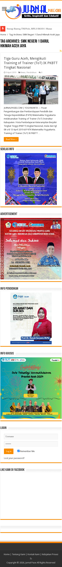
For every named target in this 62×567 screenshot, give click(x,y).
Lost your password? (14, 458)
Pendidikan (32, 72)
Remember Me (27, 451)
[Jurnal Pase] (31, 11)
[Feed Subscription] (61, 50)
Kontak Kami (34, 554)
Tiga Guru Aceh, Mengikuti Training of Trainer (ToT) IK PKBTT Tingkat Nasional (31, 62)
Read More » (11, 139)
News (23, 72)
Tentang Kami (18, 554)
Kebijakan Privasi (50, 554)
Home (3, 34)
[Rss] (31, 558)
